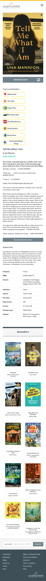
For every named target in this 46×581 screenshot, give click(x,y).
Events (5, 566)
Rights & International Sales (31, 554)
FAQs (25, 569)
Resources (6, 563)
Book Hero (11, 135)
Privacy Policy (27, 566)
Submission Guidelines (30, 557)
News (4, 569)
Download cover (20, 80)
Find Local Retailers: (11, 89)
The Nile (10, 101)
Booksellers (6, 557)
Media (5, 560)
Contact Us (26, 560)
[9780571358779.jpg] (23, 43)
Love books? (8, 544)
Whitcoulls (11, 94)
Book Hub (14, 115)
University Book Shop (16, 142)
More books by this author (23, 240)
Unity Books (12, 128)
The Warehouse (13, 121)
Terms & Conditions (29, 563)
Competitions (7, 554)
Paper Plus (11, 108)
